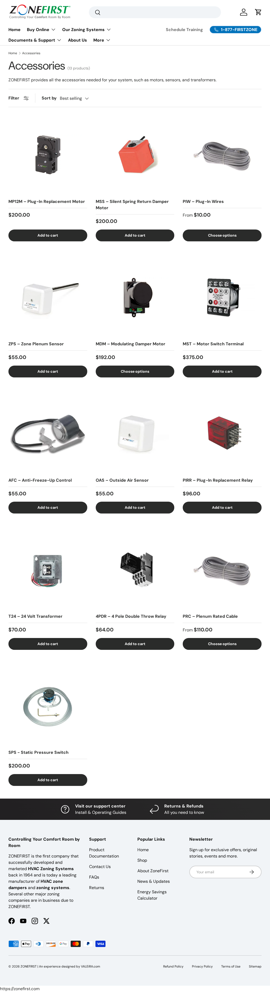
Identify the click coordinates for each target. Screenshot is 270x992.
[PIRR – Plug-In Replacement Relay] (222, 433)
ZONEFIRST (29, 966)
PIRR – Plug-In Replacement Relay (218, 480)
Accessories (31, 53)
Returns (96, 887)
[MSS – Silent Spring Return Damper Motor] (135, 155)
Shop (142, 860)
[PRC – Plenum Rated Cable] (222, 569)
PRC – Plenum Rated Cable (210, 616)
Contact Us (100, 866)
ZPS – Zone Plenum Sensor (36, 344)
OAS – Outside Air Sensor (122, 480)
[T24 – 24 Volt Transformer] (47, 569)
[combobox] (155, 12)
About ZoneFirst (152, 871)
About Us (77, 40)
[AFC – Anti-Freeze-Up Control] (47, 433)
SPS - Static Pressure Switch (38, 752)
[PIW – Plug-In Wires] (222, 155)
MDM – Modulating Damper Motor (130, 344)
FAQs (94, 877)
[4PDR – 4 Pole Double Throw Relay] (135, 569)
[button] (258, 12)
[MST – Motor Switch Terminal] (222, 297)
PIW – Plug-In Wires (203, 201)
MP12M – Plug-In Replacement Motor (46, 201)
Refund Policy (173, 966)
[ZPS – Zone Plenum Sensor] (47, 297)
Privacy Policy (202, 966)
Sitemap (255, 966)
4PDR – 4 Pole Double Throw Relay (131, 616)
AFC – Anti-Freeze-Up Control (40, 480)
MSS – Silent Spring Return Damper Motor (132, 205)
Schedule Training (184, 29)
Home (14, 29)
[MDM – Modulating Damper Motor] (135, 297)
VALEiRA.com (90, 966)
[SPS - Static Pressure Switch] (47, 706)
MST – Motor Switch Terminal (213, 344)
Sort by (49, 98)
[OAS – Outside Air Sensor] (135, 433)
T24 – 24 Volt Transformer (35, 616)
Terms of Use (230, 966)
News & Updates (153, 881)
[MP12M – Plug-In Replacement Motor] (47, 155)
